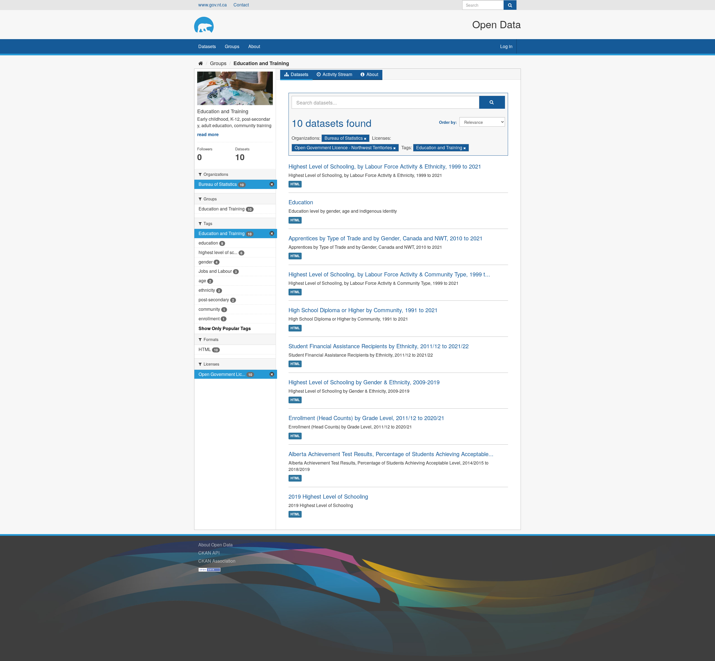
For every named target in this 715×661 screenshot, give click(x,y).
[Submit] (510, 5)
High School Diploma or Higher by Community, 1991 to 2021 (363, 310)
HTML (295, 183)
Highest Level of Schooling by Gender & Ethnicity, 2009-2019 (364, 382)
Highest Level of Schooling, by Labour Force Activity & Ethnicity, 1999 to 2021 (385, 166)
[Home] (200, 63)
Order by (447, 122)
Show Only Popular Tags (225, 328)
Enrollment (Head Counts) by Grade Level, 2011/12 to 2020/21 (366, 418)
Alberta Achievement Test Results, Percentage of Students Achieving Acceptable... (391, 454)
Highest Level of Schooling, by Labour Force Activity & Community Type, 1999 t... (389, 274)
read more (208, 134)
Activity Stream (336, 74)
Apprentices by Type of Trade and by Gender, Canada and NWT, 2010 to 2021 (386, 238)
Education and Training (261, 63)
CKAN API (209, 552)
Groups (232, 46)
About (254, 46)
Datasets (207, 46)
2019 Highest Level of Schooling (328, 496)
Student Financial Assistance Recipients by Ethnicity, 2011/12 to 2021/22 (379, 346)
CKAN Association (216, 561)
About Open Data (215, 544)
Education (301, 202)
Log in (506, 46)
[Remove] (365, 138)
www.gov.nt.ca (212, 4)
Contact (241, 4)
